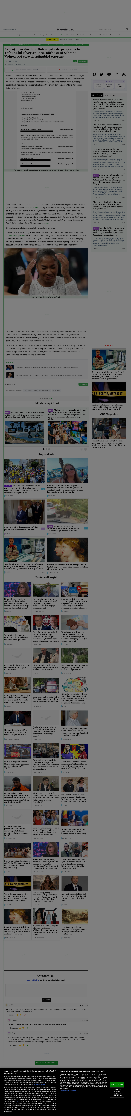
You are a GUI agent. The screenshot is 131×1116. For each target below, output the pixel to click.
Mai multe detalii (39, 1084)
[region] (65, 1092)
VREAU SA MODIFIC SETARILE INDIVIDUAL (116, 1092)
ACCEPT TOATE (117, 1084)
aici (18, 1101)
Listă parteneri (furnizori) (68, 1090)
